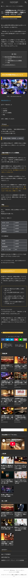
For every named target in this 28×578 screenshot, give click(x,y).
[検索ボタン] (25, 2)
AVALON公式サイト (6, 100)
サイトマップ (6, 570)
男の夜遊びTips (6, 557)
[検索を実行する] (25, 429)
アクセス (10, 58)
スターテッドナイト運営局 (14, 572)
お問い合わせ (12, 570)
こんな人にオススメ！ (10, 64)
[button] (3, 339)
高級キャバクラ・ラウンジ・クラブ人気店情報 (12, 16)
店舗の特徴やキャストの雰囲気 (15, 60)
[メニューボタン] (2, 2)
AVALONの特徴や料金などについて (13, 56)
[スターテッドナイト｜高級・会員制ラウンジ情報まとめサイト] (14, 2)
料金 (9, 62)
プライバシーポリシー (20, 570)
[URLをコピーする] (25, 339)
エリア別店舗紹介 (7, 554)
